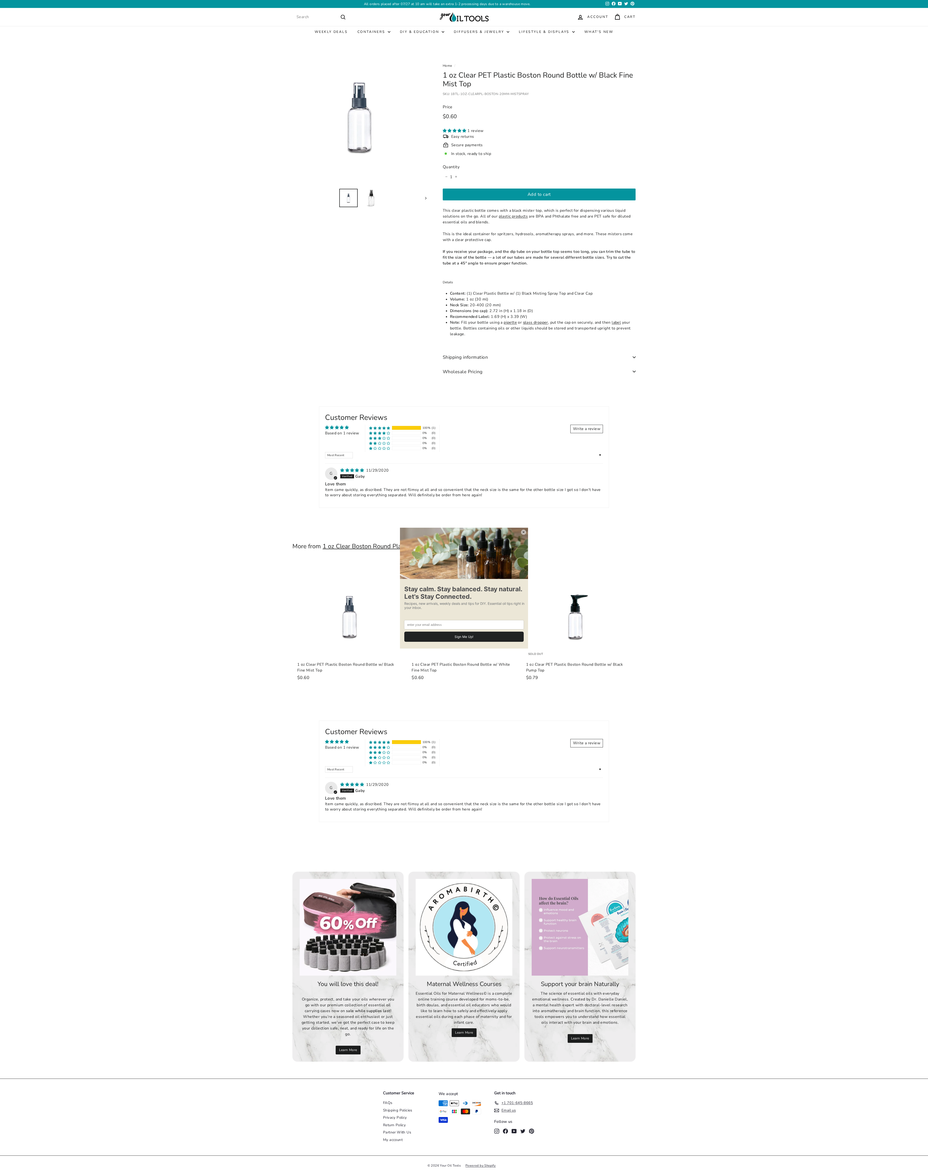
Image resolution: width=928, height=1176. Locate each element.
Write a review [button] (586, 428)
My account (393, 1139)
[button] (455, 130)
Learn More (496, 4)
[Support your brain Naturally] (580, 927)
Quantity (451, 166)
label (616, 322)
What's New (598, 31)
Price (447, 107)
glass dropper (535, 322)
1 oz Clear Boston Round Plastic (367, 546)
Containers (372, 31)
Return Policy (394, 1125)
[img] (352, 470)
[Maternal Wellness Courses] (464, 927)
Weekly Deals (331, 31)
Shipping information (465, 357)
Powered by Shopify (480, 1165)
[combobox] (321, 17)
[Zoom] (359, 117)
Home (447, 65)
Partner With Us (397, 1132)
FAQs (387, 1102)
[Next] (423, 198)
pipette (510, 322)
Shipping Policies (397, 1110)
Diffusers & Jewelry (480, 31)
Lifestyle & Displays (545, 31)
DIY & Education (420, 31)
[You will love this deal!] (348, 927)
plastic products (513, 216)
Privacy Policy (395, 1117)
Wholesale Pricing (463, 371)
